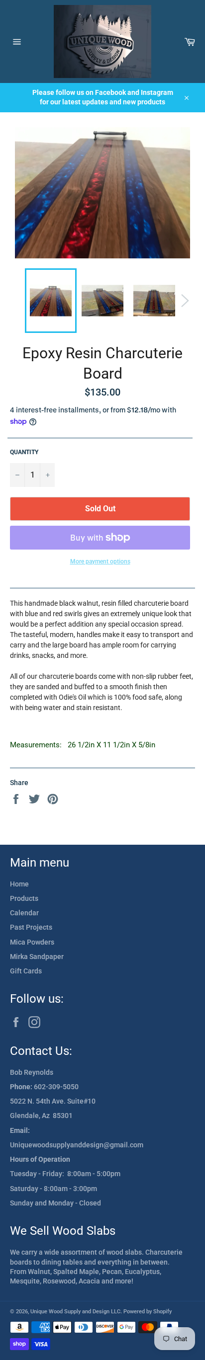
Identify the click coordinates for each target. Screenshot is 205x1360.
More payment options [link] (100, 561)
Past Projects (31, 927)
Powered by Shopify (147, 1311)
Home (19, 884)
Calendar (24, 913)
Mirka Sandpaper (37, 956)
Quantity (24, 452)
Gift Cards (26, 971)
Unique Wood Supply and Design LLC (75, 1311)
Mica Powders (32, 942)
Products (24, 898)
